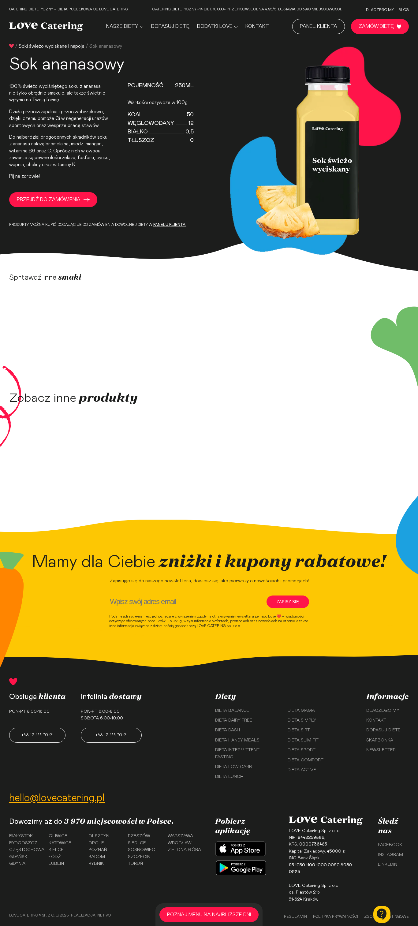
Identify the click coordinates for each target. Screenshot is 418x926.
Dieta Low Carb (233, 767)
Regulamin (295, 916)
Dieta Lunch (229, 777)
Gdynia (17, 863)
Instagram (390, 855)
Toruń (135, 863)
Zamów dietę (376, 26)
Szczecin (139, 857)
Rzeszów (139, 836)
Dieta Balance (232, 710)
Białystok (21, 836)
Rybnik (96, 863)
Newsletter (381, 750)
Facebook (390, 845)
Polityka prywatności (335, 916)
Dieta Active (302, 770)
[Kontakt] (381, 914)
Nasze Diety (122, 26)
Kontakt (257, 26)
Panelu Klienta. (169, 224)
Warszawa (180, 836)
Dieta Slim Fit (303, 740)
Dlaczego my (380, 10)
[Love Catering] (46, 26)
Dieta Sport (301, 750)
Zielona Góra (184, 850)
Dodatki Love (215, 26)
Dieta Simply (302, 720)
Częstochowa (26, 850)
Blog (403, 10)
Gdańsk (18, 857)
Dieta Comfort (305, 760)
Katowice (60, 843)
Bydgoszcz (23, 843)
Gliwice (58, 836)
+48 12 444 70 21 (37, 735)
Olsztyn (98, 836)
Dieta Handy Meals (237, 740)
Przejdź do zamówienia (48, 199)
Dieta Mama (301, 710)
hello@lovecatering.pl (57, 798)
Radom (96, 857)
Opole (96, 843)
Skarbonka (379, 740)
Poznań (97, 850)
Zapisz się (288, 601)
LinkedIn (387, 864)
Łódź (55, 857)
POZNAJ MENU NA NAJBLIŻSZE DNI (209, 914)
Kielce (56, 850)
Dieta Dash (227, 730)
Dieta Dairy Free (233, 720)
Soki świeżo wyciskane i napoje (51, 46)
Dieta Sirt (299, 730)
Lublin (56, 863)
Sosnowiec (141, 850)
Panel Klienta (318, 26)
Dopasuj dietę (170, 26)
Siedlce (137, 843)
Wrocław (180, 843)
